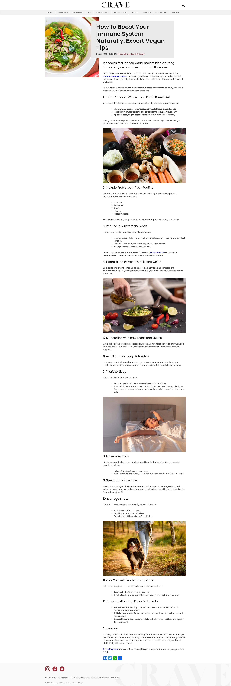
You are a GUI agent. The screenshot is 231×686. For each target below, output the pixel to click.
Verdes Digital (78, 683)
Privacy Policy (51, 677)
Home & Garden (102, 13)
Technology (77, 13)
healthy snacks (156, 252)
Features (147, 13)
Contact (175, 13)
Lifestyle (135, 13)
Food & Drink (63, 13)
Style (89, 13)
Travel (50, 13)
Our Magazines (161, 13)
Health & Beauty (119, 13)
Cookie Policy (63, 677)
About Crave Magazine (100, 677)
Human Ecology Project (115, 76)
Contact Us (115, 677)
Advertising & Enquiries (80, 677)
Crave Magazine (110, 649)
